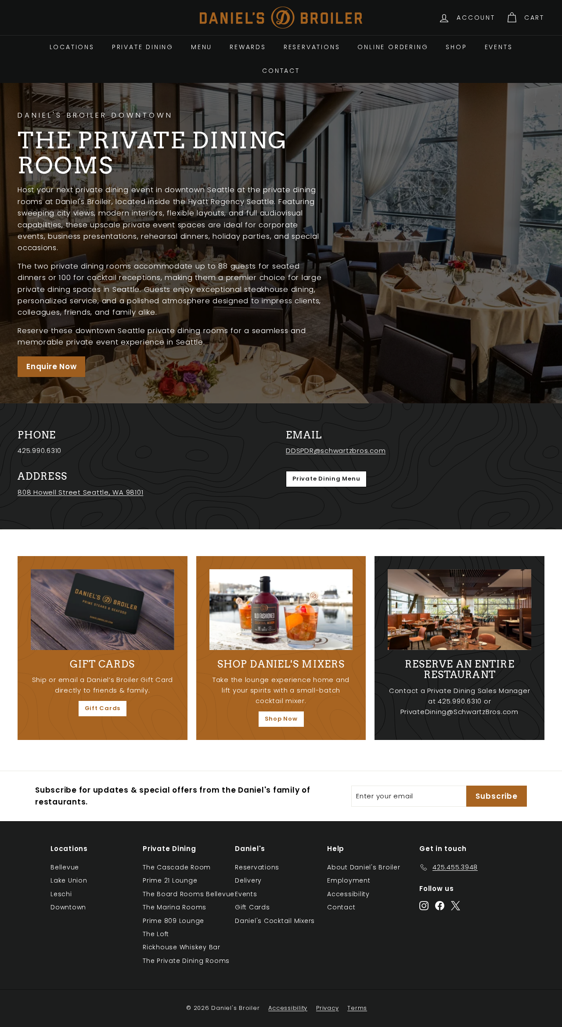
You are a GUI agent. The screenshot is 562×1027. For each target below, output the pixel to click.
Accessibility (348, 894)
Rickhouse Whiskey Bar (181, 947)
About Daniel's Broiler (363, 867)
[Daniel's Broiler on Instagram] (424, 906)
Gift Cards (103, 708)
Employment (349, 880)
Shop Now (281, 719)
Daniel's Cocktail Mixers (275, 920)
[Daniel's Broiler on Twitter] (455, 906)
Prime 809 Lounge (173, 920)
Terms (357, 1008)
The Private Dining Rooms (186, 960)
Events (499, 47)
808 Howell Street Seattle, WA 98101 (80, 492)
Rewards (248, 47)
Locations (72, 47)
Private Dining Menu (326, 478)
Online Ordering (392, 47)
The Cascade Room (177, 867)
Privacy (327, 1008)
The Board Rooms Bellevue (188, 894)
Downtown (68, 907)
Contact (281, 70)
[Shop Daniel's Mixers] (281, 609)
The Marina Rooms (174, 907)
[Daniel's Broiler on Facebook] (439, 906)
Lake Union (68, 880)
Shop (456, 47)
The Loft (156, 934)
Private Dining (142, 47)
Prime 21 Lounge (170, 880)
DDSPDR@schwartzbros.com (335, 450)
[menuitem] (72, 47)
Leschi (61, 894)
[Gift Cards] (102, 609)
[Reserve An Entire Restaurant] (459, 609)
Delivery (248, 880)
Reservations (312, 47)
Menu (201, 47)
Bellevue (64, 867)
